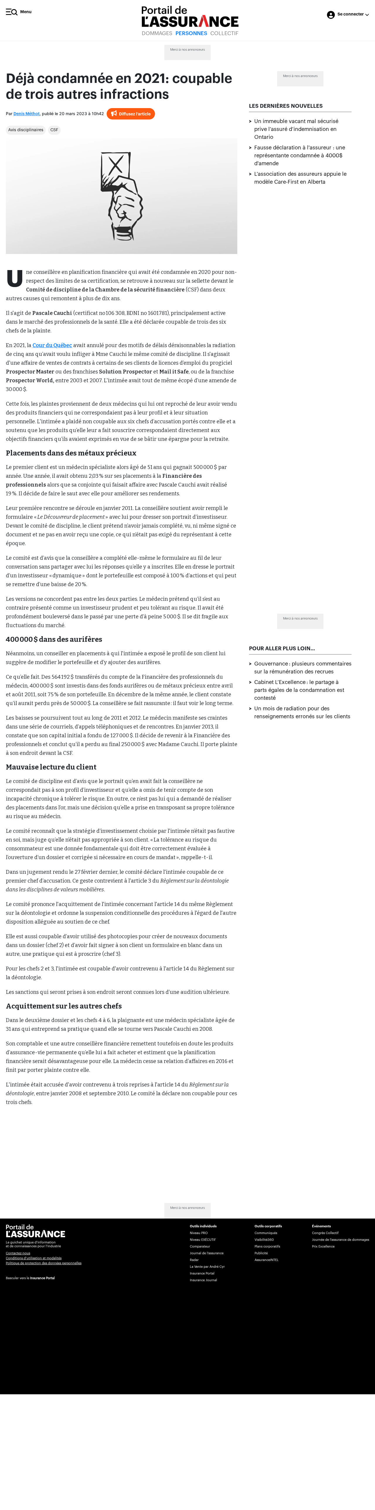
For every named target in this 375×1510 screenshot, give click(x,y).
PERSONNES (191, 33)
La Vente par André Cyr (207, 1266)
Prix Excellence (323, 1246)
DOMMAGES (157, 33)
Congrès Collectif (325, 1233)
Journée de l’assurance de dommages (340, 1239)
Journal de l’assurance (207, 1253)
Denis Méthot (26, 114)
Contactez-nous (18, 1253)
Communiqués (266, 1233)
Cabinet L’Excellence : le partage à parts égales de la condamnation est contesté (299, 690)
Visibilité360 (264, 1239)
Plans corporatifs (267, 1246)
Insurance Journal (203, 1280)
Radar (194, 1260)
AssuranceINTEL (267, 1260)
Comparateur (200, 1246)
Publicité (261, 1253)
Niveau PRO (199, 1233)
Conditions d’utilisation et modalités (34, 1258)
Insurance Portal (42, 1278)
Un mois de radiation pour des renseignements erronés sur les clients (302, 712)
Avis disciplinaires (25, 130)
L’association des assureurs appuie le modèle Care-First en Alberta (300, 178)
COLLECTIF (224, 33)
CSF (54, 130)
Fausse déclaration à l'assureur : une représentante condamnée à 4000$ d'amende (299, 155)
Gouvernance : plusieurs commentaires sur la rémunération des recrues (303, 667)
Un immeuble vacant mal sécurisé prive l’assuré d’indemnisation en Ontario (296, 129)
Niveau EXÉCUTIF (203, 1239)
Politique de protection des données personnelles (43, 1263)
